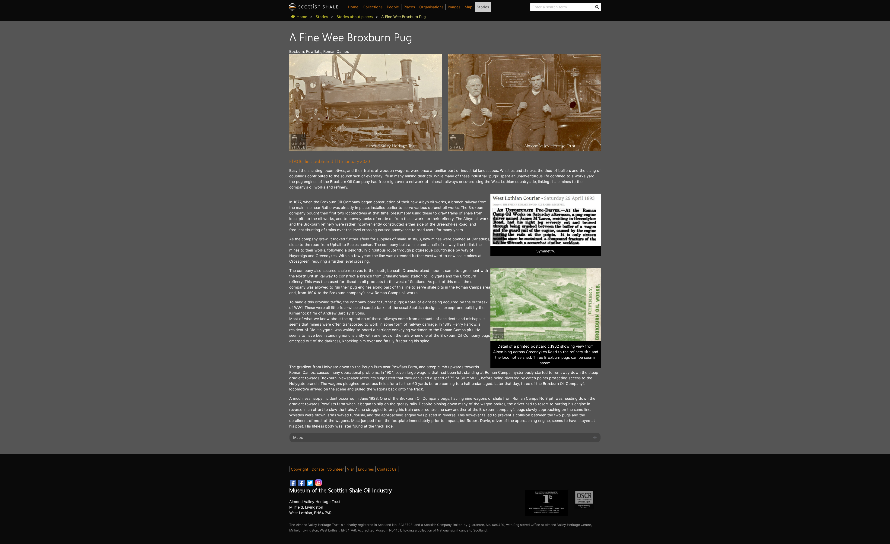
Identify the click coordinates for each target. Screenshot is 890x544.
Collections (372, 7)
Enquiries (366, 469)
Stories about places (355, 16)
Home (353, 7)
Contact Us (387, 469)
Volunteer (335, 469)
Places (409, 7)
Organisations (431, 7)
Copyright (299, 469)
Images (454, 7)
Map (468, 7)
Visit (351, 469)
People (393, 7)
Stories (483, 7)
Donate (318, 469)
